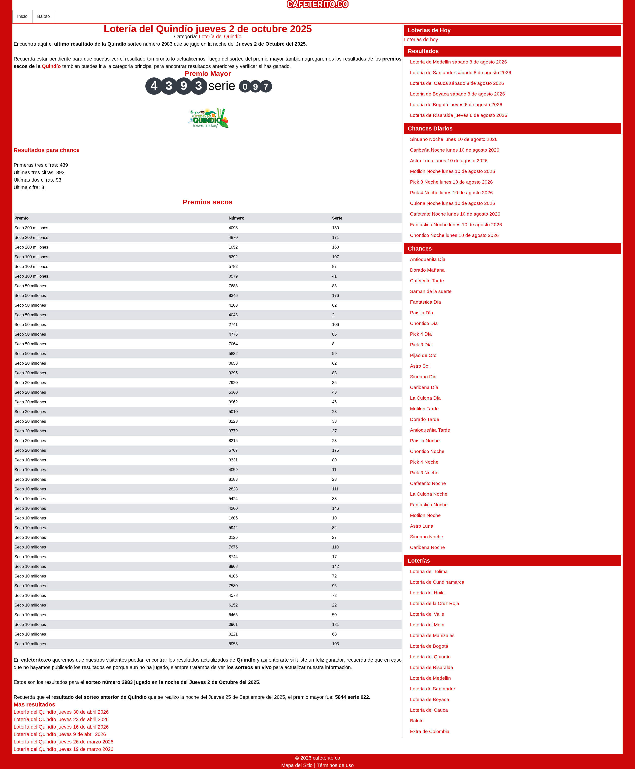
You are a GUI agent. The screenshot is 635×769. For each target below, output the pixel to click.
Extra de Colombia (429, 731)
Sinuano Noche (426, 536)
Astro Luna (421, 526)
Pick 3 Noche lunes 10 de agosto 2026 (451, 182)
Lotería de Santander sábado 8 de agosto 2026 (460, 72)
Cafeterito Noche (428, 483)
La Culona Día (425, 398)
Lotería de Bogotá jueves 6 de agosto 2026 (456, 104)
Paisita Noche (425, 440)
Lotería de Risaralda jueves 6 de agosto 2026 (458, 115)
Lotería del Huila (427, 592)
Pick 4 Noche (424, 462)
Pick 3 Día (421, 344)
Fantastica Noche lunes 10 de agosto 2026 (456, 224)
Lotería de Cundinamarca (437, 582)
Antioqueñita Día (427, 259)
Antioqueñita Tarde (430, 430)
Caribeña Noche (427, 547)
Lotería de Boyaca (429, 699)
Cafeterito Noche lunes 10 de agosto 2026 (455, 214)
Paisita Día (421, 312)
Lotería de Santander (432, 688)
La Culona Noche (428, 494)
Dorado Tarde (424, 419)
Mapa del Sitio (297, 765)
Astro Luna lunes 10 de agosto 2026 (449, 160)
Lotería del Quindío (220, 36)
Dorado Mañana (427, 270)
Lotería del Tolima (429, 571)
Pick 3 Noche (424, 472)
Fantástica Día (425, 302)
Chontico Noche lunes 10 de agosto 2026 (454, 235)
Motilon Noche (425, 515)
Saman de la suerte (431, 291)
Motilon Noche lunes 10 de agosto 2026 (452, 171)
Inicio (22, 16)
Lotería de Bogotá (429, 646)
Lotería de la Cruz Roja (434, 603)
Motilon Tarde (424, 408)
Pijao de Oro (423, 355)
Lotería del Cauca (429, 710)
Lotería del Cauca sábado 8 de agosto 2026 (457, 83)
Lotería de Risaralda (431, 667)
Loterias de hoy (421, 39)
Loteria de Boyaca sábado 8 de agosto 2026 (457, 93)
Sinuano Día (423, 376)
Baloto (43, 16)
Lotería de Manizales (432, 635)
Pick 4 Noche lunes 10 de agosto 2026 (451, 192)
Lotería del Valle (427, 614)
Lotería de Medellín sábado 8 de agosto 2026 (458, 61)
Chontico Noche (427, 451)
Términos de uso (335, 765)
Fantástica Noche (429, 504)
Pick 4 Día (421, 334)
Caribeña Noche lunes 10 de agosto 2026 (454, 150)
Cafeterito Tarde (427, 280)
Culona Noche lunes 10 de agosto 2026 (452, 203)
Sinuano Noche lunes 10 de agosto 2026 (454, 139)
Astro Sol (419, 366)
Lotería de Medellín (430, 678)
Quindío (51, 66)
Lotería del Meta (427, 624)
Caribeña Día (424, 387)
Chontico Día (424, 323)
